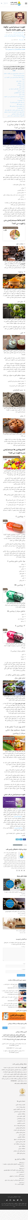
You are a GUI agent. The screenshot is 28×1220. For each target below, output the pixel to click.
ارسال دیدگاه (21, 40)
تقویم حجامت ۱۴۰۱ (20, 931)
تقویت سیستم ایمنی (18, 845)
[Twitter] (17, 1200)
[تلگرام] (6, 1200)
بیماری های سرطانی (20, 1132)
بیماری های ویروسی (20, 35)
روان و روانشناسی (21, 1118)
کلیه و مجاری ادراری (20, 1142)
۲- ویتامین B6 (20, 104)
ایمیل (23, 969)
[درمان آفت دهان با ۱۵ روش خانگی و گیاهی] (22, 998)
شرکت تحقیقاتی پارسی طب (18, 32)
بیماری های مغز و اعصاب (19, 1130)
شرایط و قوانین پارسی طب (20, 1083)
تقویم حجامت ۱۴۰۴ (16, 1048)
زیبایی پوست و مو (21, 1107)
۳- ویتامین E (21, 108)
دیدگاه (23, 947)
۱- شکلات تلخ (20, 81)
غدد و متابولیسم (21, 1121)
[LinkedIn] (14, 1200)
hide (14, 70)
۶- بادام (21, 95)
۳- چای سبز (20, 85)
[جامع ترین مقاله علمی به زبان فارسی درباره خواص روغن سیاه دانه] (22, 1005)
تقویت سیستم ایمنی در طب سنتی (16, 116)
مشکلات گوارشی (21, 1137)
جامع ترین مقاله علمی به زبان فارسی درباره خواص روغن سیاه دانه (10, 1004)
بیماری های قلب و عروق (19, 1139)
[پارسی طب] (15, 3)
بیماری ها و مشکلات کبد (19, 1144)
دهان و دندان (22, 1135)
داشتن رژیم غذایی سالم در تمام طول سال (14, 110)
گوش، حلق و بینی (21, 1116)
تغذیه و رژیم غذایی (12, 35)
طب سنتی (21, 809)
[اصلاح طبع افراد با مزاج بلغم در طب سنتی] (22, 986)
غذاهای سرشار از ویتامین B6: (17, 106)
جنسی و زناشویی (21, 1123)
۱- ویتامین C (21, 100)
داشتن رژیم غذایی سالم (16, 674)
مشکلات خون (22, 1146)
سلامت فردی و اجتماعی (19, 1111)
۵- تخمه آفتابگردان (19, 93)
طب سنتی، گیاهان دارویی (19, 1109)
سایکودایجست (18, 816)
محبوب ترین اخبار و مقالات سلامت (17, 980)
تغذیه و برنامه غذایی (20, 1105)
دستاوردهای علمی (12, 36)
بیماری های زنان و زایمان (19, 1151)
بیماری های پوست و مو (19, 1125)
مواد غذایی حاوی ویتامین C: (17, 102)
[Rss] (21, 1200)
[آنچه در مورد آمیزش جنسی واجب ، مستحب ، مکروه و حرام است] (22, 992)
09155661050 (14, 1081)
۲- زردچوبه (21, 83)
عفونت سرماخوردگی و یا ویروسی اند (15, 49)
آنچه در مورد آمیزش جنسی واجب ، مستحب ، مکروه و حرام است (10, 991)
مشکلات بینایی (21, 1148)
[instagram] (10, 1200)
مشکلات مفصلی (21, 1114)
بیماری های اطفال (21, 1153)
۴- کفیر (21, 87)
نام (24, 963)
